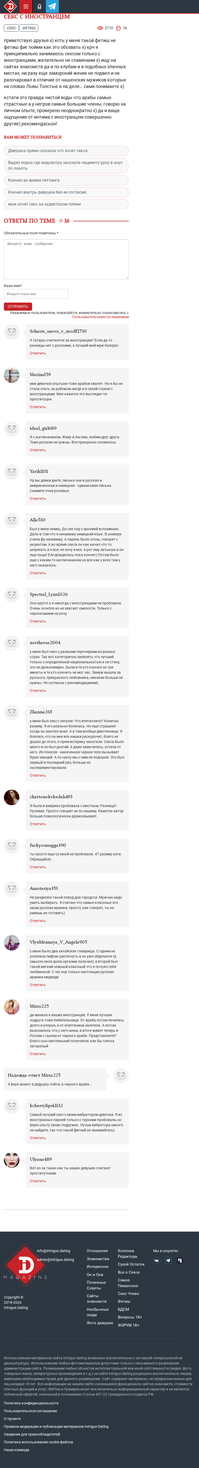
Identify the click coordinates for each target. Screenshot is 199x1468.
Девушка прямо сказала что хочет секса (48, 150)
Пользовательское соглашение (30, 1411)
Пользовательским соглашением (100, 317)
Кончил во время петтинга (34, 180)
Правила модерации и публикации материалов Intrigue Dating (56, 1426)
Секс (11, 28)
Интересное (98, 1266)
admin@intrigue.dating (55, 1260)
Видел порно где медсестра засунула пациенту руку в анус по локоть (65, 165)
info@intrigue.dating (53, 1251)
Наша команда (16, 1450)
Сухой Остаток (131, 1264)
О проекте (12, 1419)
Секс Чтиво (128, 1293)
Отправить (18, 307)
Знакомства (98, 1259)
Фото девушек (100, 1323)
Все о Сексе (129, 1272)
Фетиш (28, 28)
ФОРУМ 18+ (128, 1325)
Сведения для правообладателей (32, 1434)
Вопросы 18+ (130, 1317)
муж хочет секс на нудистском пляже (44, 204)
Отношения (97, 1250)
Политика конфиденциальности (31, 1403)
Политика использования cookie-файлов (38, 1442)
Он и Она (95, 1274)
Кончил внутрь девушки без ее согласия (47, 192)
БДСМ (123, 1309)
